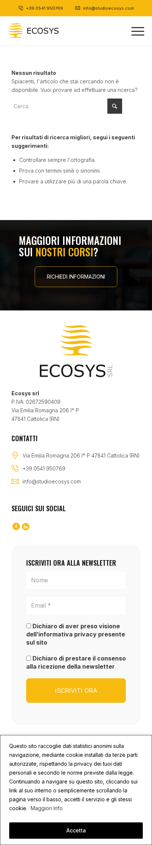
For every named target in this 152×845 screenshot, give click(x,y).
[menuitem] (134, 31)
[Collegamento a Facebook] (16, 527)
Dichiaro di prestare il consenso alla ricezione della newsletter (76, 662)
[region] (76, 790)
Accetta (76, 830)
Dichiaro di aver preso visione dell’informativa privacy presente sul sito (75, 634)
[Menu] (134, 31)
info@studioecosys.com (52, 481)
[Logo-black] (46, 31)
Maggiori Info (47, 808)
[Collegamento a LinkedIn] (26, 527)
